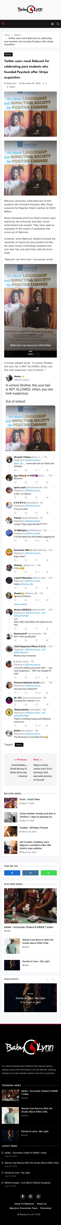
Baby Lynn (12, 83)
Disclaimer (45, 1208)
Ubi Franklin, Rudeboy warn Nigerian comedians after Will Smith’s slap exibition (35, 845)
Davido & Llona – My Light (35, 961)
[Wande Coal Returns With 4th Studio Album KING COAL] (12, 946)
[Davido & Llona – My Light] (12, 965)
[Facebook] (12, 872)
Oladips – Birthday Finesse (34, 827)
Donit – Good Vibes (30, 799)
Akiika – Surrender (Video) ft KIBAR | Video (28, 927)
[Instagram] (30, 872)
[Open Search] (58, 24)
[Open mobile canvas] (3, 23)
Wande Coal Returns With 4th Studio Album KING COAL (32, 1162)
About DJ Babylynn (24, 1203)
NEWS (8, 54)
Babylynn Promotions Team (23, 1208)
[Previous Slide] (47, 979)
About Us (41, 1203)
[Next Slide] (53, 979)
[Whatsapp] (49, 872)
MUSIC (7, 931)
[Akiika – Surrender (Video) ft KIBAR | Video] (30, 905)
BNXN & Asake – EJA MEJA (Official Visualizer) (27, 1182)
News (19, 744)
